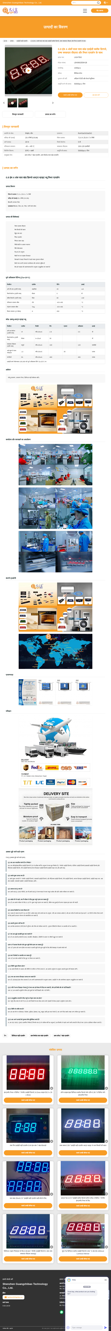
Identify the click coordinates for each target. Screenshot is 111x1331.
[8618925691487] (62, 1312)
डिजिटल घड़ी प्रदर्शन (18, 1036)
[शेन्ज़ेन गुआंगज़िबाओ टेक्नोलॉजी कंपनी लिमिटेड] (28, 70)
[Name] (98, 2)
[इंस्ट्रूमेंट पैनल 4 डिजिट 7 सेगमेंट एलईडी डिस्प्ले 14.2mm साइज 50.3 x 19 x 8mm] (28, 1072)
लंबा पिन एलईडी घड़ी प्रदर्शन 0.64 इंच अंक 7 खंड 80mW (28, 1145)
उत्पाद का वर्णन (50, 114)
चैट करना (99, 11)
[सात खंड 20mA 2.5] (28, 1178)
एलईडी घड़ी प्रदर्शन (22, 41)
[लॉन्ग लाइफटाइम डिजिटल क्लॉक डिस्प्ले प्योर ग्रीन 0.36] (83, 1072)
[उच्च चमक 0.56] (83, 1125)
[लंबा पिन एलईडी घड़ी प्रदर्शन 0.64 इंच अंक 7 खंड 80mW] (28, 1125)
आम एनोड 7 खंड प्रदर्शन (61, 1036)
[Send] (105, 1327)
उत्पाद (11, 41)
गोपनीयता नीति (5, 1328)
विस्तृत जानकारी (17, 114)
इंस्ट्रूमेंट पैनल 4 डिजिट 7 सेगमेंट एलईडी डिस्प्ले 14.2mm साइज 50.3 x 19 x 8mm (28, 1093)
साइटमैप (11, 1328)
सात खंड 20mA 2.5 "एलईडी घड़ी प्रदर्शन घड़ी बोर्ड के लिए (28, 1198)
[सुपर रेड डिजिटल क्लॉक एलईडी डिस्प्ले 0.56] (83, 1231)
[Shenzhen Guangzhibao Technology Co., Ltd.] (14, 11)
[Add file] (68, 1327)
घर (6, 41)
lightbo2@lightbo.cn (15, 1297)
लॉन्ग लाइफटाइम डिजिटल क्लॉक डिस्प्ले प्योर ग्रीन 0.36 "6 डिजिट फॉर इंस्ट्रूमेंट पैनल (83, 1093)
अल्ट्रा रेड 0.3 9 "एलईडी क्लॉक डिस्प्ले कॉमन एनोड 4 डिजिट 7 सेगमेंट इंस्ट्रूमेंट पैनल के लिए (83, 1199)
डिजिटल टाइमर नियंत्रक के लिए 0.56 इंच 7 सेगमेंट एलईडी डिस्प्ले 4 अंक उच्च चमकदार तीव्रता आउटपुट (28, 1252)
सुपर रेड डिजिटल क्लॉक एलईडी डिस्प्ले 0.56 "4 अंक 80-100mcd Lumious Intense (83, 1252)
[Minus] (105, 1280)
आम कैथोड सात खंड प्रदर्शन (39, 1036)
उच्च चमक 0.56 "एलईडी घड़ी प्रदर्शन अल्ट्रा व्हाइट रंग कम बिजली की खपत (83, 1145)
